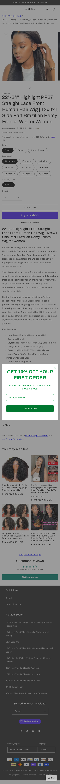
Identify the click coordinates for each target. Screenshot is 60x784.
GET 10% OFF (30, 408)
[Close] (55, 367)
